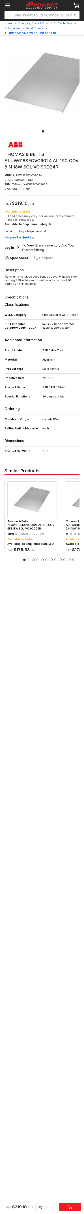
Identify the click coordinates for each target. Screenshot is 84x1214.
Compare (46, 258)
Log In (9, 247)
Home (8, 23)
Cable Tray (65, 23)
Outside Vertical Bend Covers (23, 28)
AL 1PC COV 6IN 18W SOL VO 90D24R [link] (30, 33)
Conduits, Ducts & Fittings (35, 23)
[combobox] (45, 15)
